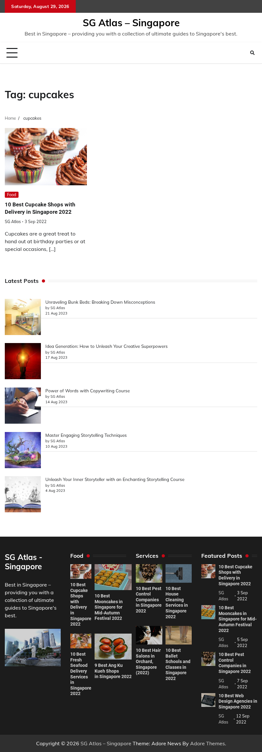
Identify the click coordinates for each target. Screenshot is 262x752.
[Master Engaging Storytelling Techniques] (23, 451)
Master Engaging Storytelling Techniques (86, 435)
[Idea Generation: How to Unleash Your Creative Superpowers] (23, 362)
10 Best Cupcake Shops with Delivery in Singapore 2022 (80, 604)
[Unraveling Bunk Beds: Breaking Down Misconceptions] (23, 318)
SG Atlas (13, 221)
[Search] (252, 53)
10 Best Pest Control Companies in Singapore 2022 (149, 599)
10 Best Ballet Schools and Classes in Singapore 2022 (178, 664)
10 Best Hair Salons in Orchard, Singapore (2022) (148, 661)
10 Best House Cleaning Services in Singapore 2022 (177, 602)
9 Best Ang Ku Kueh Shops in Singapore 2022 (113, 671)
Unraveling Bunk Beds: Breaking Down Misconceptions (100, 302)
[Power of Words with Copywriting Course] (23, 406)
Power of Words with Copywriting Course (87, 390)
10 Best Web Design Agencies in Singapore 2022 (238, 701)
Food (11, 194)
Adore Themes (207, 743)
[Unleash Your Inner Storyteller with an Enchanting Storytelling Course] (23, 495)
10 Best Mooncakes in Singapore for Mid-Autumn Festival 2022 (109, 607)
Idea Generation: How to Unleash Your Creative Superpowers (106, 346)
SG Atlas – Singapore (131, 23)
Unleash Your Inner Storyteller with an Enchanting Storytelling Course (114, 479)
